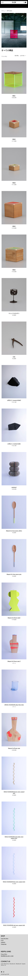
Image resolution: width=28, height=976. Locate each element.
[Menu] (2, 2)
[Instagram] (3, 972)
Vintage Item (3, 944)
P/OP (14, 2)
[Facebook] (1, 972)
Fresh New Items (4, 938)
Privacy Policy (4, 954)
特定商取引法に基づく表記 (7, 956)
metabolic (3, 942)
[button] (24, 2)
